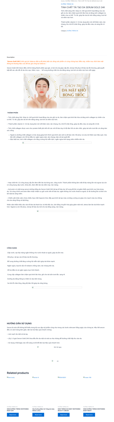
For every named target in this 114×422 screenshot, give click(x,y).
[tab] (11, 57)
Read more (12, 415)
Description (11, 57)
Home (63, 1)
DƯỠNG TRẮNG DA (71, 1)
